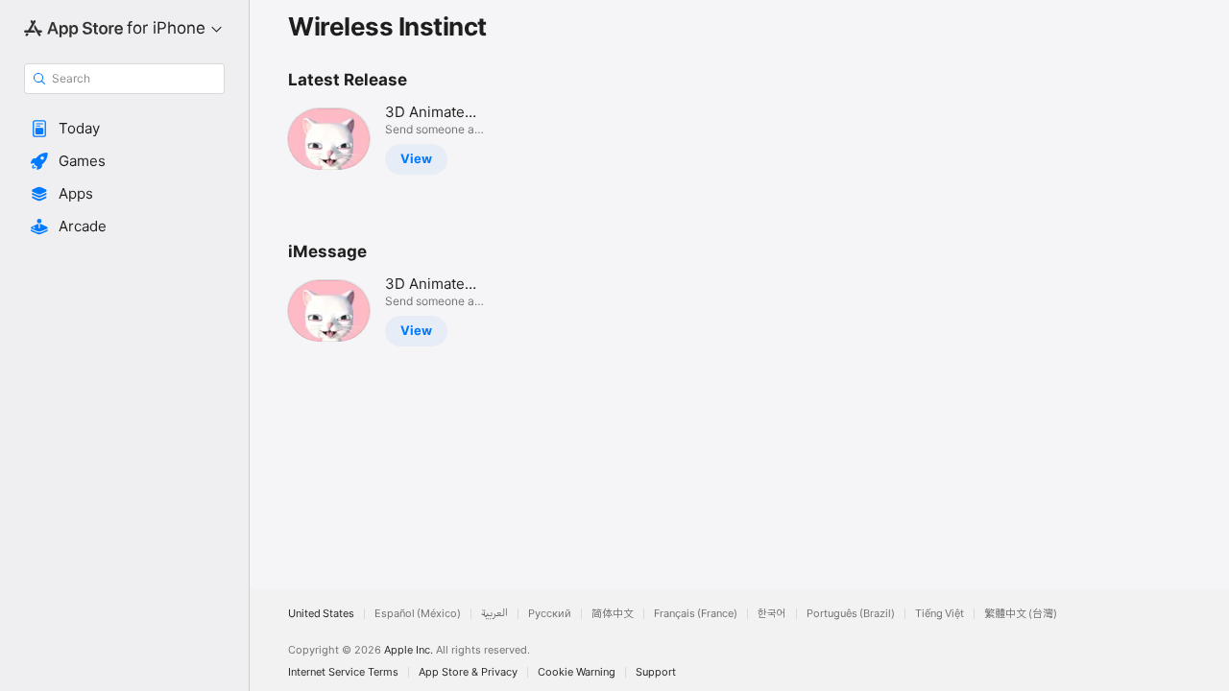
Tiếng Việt (939, 613)
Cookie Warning (576, 672)
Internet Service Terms (343, 672)
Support (656, 672)
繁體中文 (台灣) (1020, 613)
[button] (124, 128)
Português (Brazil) (851, 613)
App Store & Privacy (468, 672)
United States (321, 613)
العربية (494, 613)
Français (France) (695, 613)
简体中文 (612, 613)
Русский (549, 613)
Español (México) (417, 613)
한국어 (772, 613)
